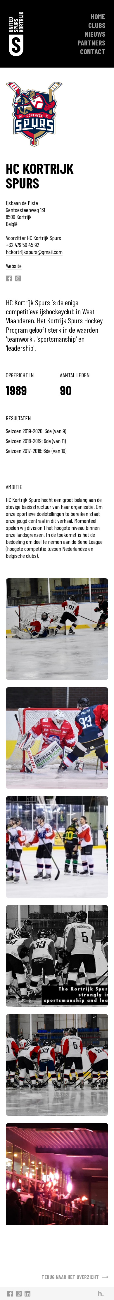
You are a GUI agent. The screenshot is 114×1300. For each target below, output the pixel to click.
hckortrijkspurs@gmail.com (34, 251)
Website (14, 265)
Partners (91, 42)
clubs (96, 25)
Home (98, 16)
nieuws (95, 33)
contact (92, 51)
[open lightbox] (57, 629)
